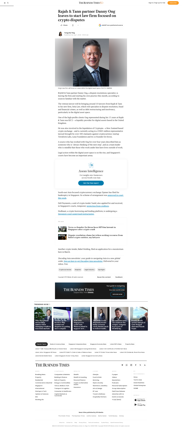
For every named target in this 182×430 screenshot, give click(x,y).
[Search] (7, 2)
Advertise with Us (118, 394)
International (39, 388)
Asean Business (139, 383)
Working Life (39, 400)
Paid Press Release (118, 391)
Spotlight (101, 270)
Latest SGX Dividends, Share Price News (132, 352)
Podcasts (115, 383)
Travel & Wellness (99, 394)
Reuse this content (104, 277)
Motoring (96, 380)
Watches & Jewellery (100, 386)
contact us (69, 422)
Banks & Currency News (57, 344)
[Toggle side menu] (4, 2)
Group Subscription (119, 388)
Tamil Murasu (112, 416)
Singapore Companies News (77, 344)
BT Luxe (95, 391)
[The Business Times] (89, 3)
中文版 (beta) (116, 400)
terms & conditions (93, 422)
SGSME (136, 388)
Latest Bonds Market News (43, 356)
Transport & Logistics (61, 388)
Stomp (121, 416)
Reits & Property (60, 380)
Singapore (38, 386)
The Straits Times (64, 416)
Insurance (77, 387)
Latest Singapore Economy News (92, 356)
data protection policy (117, 422)
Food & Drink (97, 377)
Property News (129, 344)
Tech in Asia (138, 380)
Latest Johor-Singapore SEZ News (45, 352)
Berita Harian (102, 416)
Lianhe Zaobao (91, 416)
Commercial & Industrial (43, 383)
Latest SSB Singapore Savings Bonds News (83, 349)
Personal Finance (79, 380)
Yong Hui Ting (69, 33)
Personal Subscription (119, 386)
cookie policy (105, 422)
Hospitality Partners (99, 397)
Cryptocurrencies (65, 270)
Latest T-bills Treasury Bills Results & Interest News (51, 349)
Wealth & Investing (80, 377)
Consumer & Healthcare (62, 391)
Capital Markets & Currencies (60, 395)
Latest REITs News (115, 344)
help (75, 422)
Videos (114, 377)
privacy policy (82, 422)
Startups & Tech (40, 391)
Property (38, 377)
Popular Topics (41, 344)
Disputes (78, 270)
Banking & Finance (60, 377)
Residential (39, 380)
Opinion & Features (41, 394)
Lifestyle (95, 374)
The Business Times (78, 416)
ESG (36, 397)
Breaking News (40, 374)
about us (61, 422)
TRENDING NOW (41, 304)
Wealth (76, 374)
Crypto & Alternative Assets (81, 383)
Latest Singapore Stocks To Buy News (66, 356)
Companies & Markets (62, 374)
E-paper (115, 374)
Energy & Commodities (62, 383)
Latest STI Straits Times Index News (106, 352)
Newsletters (116, 380)
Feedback (118, 277)
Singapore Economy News (98, 344)
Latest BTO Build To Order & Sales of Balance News (75, 352)
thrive (135, 377)
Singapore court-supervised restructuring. (76, 214)
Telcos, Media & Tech (61, 386)
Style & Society (98, 383)
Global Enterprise (140, 385)
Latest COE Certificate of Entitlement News (113, 349)
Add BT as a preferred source (112, 25)
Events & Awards (118, 397)
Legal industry (89, 270)
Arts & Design (97, 388)
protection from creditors (98, 206)
